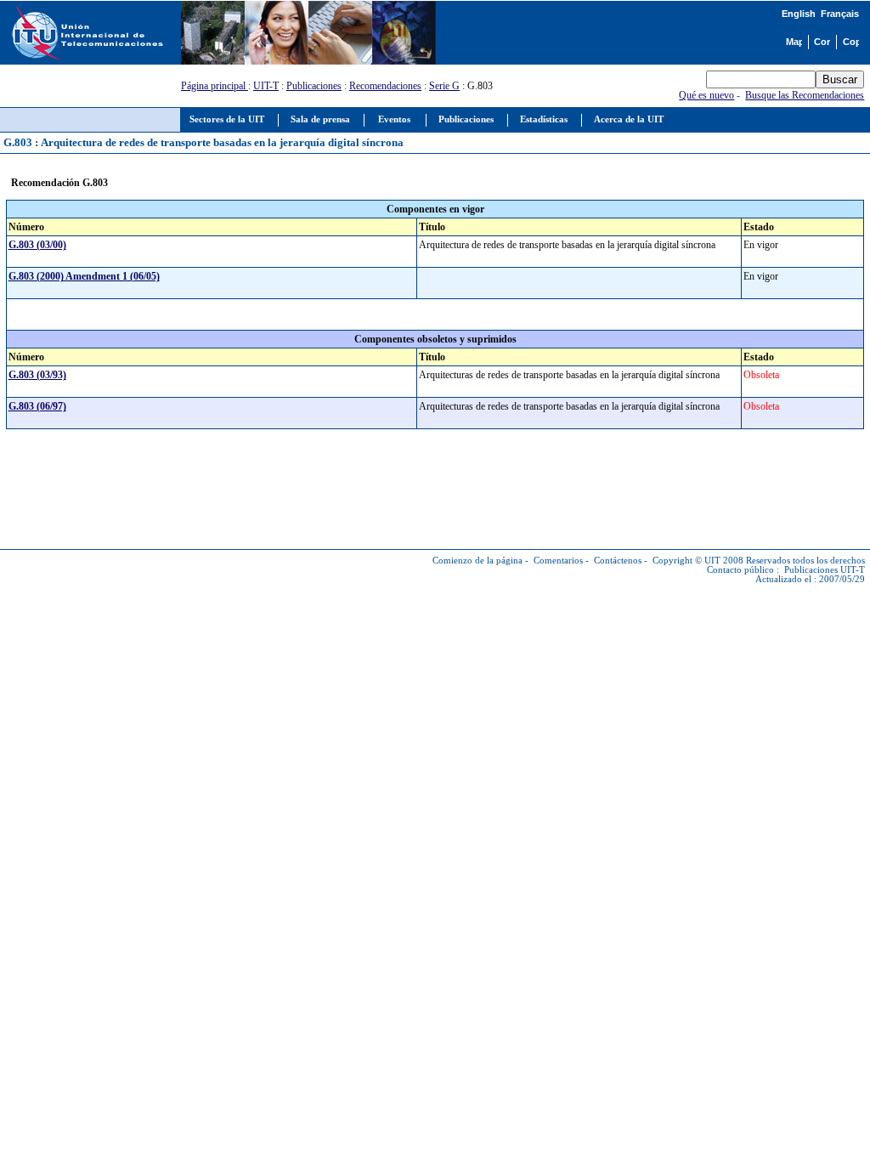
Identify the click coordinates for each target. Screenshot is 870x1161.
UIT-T (266, 86)
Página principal (214, 86)
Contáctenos (617, 560)
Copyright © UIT (686, 560)
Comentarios (558, 560)
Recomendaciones (385, 86)
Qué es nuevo (706, 95)
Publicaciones (314, 86)
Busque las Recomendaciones (804, 95)
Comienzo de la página (477, 560)
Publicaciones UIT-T (824, 570)
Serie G (444, 86)
